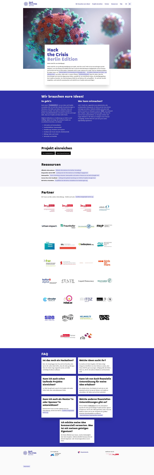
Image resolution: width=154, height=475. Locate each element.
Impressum (27, 466)
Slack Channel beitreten (63, 153)
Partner (107, 4)
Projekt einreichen (97, 4)
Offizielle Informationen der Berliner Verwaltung (68, 170)
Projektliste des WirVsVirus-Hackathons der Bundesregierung (71, 180)
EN (126, 4)
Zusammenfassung (84, 74)
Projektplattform (53, 105)
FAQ (121, 4)
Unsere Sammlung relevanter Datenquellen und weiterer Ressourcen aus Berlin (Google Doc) (74, 175)
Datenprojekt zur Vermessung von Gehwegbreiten (72, 72)
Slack (102, 111)
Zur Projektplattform (48, 153)
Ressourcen (114, 4)
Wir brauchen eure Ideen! (83, 4)
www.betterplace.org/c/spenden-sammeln (91, 415)
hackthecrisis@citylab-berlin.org (84, 197)
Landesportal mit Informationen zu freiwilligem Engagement (72, 173)
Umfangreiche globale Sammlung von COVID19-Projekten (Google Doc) (77, 178)
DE (129, 4)
